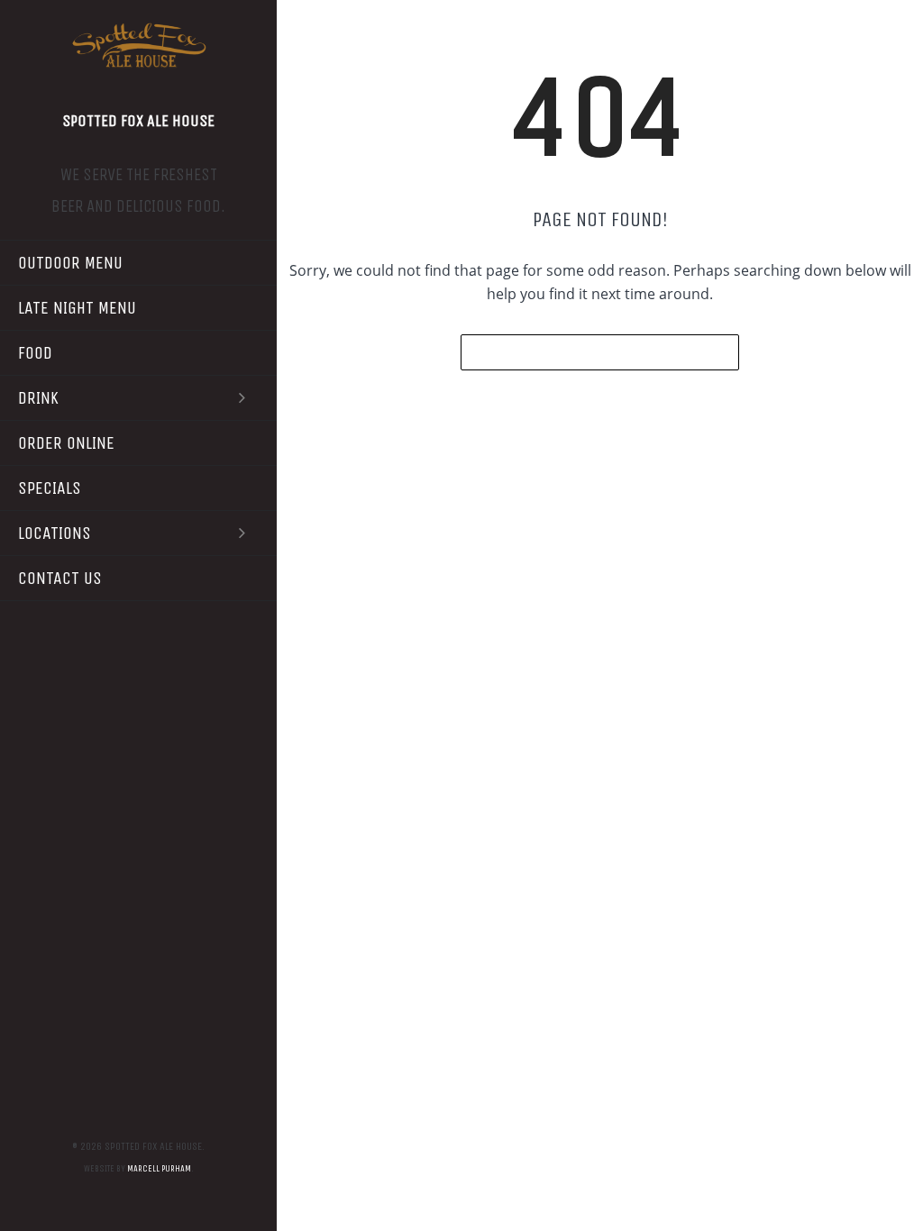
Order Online (66, 443)
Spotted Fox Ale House (138, 121)
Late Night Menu (77, 307)
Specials (49, 488)
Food (35, 352)
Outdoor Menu (70, 262)
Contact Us (60, 578)
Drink (38, 398)
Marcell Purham (159, 1168)
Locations (54, 533)
